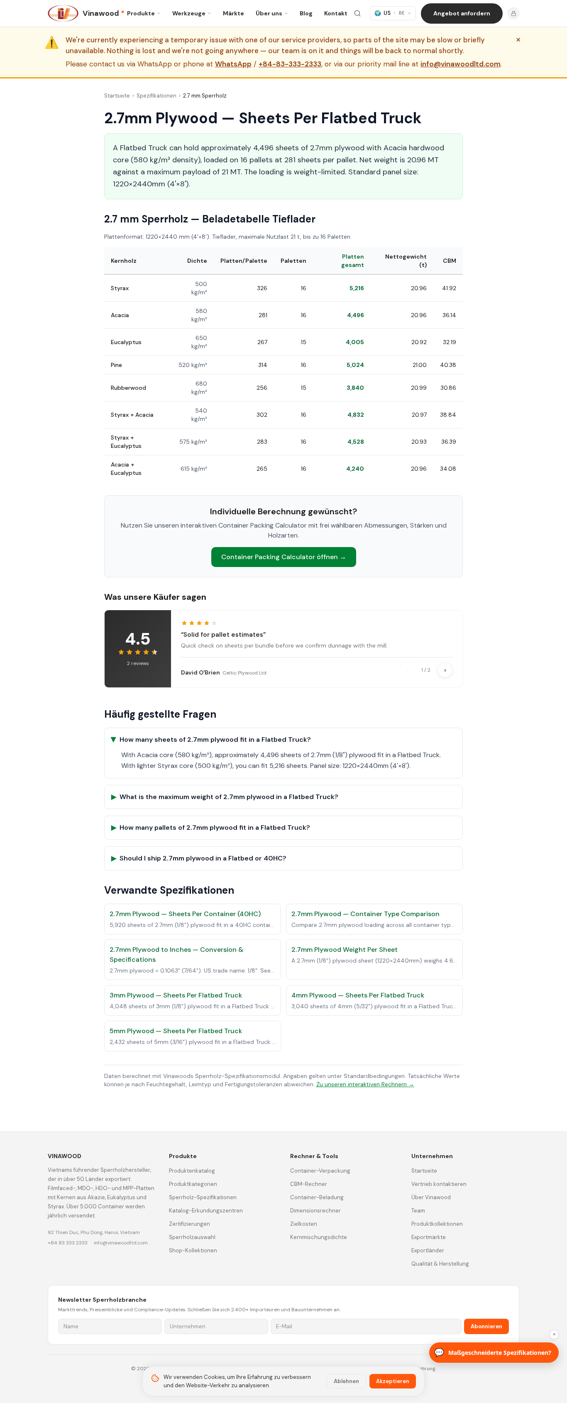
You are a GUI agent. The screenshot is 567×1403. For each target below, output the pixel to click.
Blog (306, 13)
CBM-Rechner (308, 1184)
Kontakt (335, 13)
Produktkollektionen (437, 1223)
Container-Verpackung (320, 1170)
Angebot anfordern (461, 13)
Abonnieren (486, 1326)
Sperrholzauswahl (192, 1237)
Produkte (141, 13)
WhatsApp (233, 64)
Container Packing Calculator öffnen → (283, 556)
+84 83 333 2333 (68, 1242)
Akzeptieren (392, 1381)
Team (418, 1210)
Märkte (233, 13)
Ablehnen (346, 1381)
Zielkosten (303, 1223)
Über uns (269, 13)
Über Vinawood (431, 1197)
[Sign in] (513, 13)
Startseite (117, 95)
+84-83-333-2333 (290, 64)
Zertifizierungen (189, 1223)
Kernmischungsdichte (318, 1237)
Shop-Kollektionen (193, 1250)
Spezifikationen (156, 95)
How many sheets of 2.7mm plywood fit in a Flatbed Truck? (211, 739)
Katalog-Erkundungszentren (206, 1210)
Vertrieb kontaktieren (439, 1184)
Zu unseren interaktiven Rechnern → (365, 1084)
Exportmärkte (428, 1237)
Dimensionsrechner (315, 1210)
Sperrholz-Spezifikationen (203, 1197)
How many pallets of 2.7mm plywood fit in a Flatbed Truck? (210, 827)
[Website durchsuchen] (357, 13)
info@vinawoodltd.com (460, 64)
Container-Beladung (317, 1197)
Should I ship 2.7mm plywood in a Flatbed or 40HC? (198, 858)
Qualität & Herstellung (440, 1263)
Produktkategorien (193, 1184)
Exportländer (427, 1250)
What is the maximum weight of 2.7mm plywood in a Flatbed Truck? (224, 796)
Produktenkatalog (192, 1170)
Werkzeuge (188, 13)
